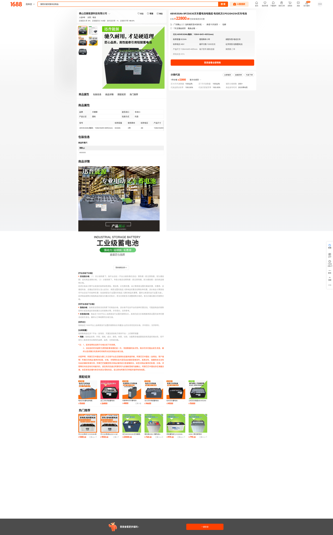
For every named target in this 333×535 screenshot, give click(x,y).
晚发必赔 (191, 28)
